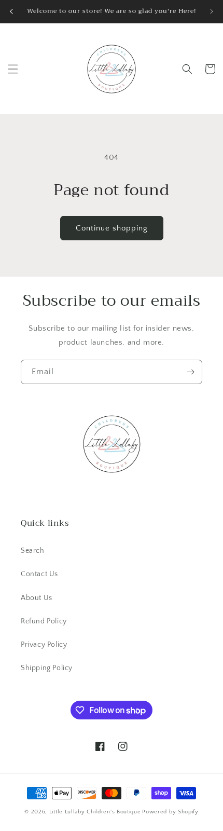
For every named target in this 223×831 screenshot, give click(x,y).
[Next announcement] (211, 11)
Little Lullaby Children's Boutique (95, 812)
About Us (36, 598)
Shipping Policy (47, 668)
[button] (13, 69)
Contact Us (39, 574)
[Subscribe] (190, 372)
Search (33, 551)
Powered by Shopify (170, 812)
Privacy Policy (44, 645)
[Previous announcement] (11, 11)
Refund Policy (44, 621)
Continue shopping (112, 228)
